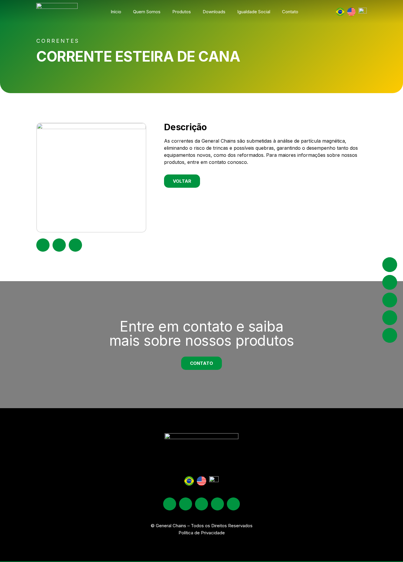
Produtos (181, 11)
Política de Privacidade (201, 532)
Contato (290, 11)
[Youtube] (217, 503)
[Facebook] (185, 503)
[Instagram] (169, 503)
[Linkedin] (201, 503)
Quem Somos (146, 11)
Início (116, 11)
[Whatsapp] (233, 503)
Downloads (214, 11)
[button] (43, 245)
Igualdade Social (253, 11)
